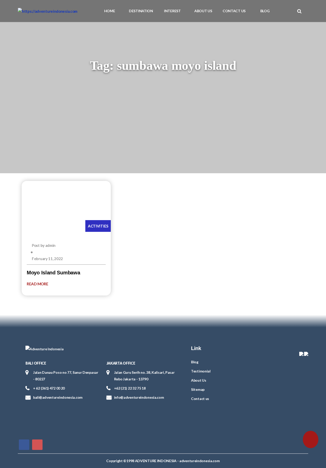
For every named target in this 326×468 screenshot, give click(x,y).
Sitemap (198, 389)
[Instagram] (37, 444)
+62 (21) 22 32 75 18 (130, 388)
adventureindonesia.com (199, 461)
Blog (265, 11)
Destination (141, 11)
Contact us (234, 11)
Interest (172, 11)
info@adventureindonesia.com (139, 397)
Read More (38, 284)
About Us (203, 11)
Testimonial (201, 371)
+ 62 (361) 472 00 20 (49, 388)
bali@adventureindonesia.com (58, 397)
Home (109, 11)
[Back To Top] (15, 438)
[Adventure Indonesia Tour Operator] (47, 11)
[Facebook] (24, 444)
